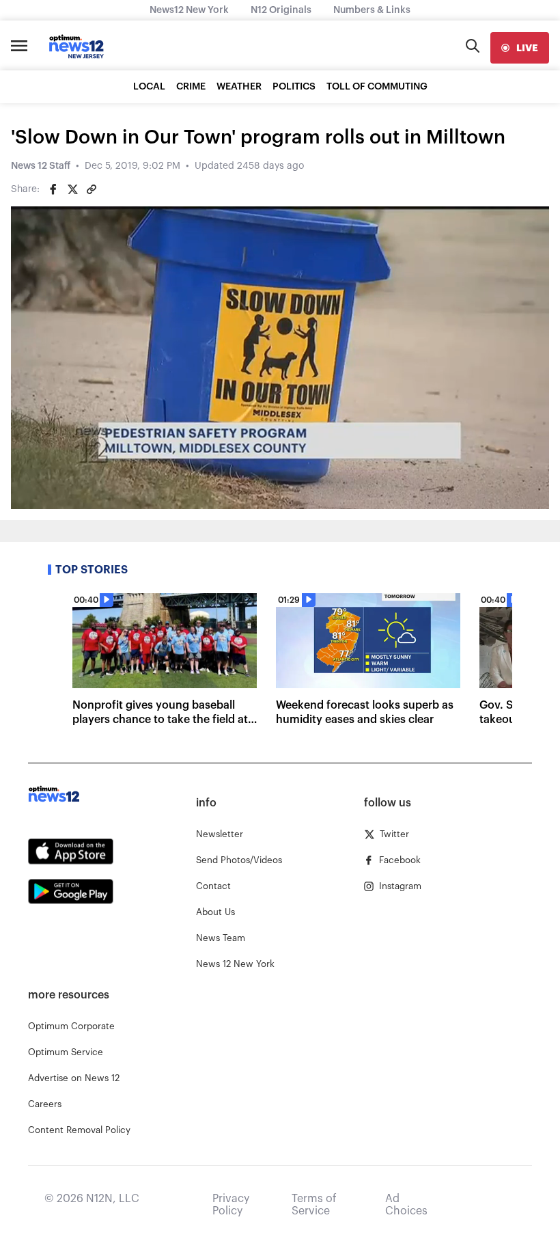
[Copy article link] (91, 189)
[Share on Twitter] (72, 189)
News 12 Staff (40, 166)
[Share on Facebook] (53, 189)
